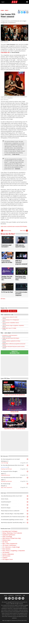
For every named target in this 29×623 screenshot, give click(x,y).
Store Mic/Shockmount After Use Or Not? (11, 477)
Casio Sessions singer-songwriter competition (13, 325)
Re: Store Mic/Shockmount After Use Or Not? (12, 465)
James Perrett (4, 467)
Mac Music (5, 542)
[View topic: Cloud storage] (27, 505)
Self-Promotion (6, 556)
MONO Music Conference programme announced (13, 343)
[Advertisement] (14, 366)
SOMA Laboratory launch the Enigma (10, 338)
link (7, 243)
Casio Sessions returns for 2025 (9, 317)
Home (2, 10)
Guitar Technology (4, 462)
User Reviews (5, 552)
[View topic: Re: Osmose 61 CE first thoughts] (27, 471)
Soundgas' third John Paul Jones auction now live (13, 346)
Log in (2, 2)
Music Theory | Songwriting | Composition (13, 550)
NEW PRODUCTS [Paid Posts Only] (11, 538)
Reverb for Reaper (6, 507)
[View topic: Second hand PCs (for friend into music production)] (27, 516)
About (5, 595)
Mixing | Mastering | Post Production (12, 533)
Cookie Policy (18, 595)
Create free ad (12, 311)
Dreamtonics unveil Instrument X (9, 335)
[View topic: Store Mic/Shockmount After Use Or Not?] (27, 477)
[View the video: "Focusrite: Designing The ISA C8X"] (14, 387)
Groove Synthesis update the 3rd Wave (11, 341)
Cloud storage (4, 504)
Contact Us (11, 595)
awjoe (2, 479)
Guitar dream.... (5, 499)
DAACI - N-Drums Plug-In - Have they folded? (12, 513)
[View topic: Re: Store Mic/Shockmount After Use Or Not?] (27, 465)
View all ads (4, 311)
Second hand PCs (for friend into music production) (14, 516)
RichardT (3, 485)
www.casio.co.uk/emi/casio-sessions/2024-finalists (14, 226)
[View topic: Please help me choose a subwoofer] (27, 510)
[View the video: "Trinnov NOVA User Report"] (14, 421)
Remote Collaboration (8, 554)
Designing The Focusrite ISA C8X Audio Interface (14, 394)
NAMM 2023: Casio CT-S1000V (9, 328)
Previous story (7, 230)
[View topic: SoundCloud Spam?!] (27, 502)
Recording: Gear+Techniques (6, 469)
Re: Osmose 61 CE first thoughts (9, 471)
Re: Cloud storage (5, 483)
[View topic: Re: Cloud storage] (27, 483)
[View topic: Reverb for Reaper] (27, 508)
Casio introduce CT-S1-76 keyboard (10, 320)
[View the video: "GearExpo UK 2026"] (14, 404)
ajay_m (2, 473)
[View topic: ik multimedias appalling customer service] (27, 519)
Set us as (24, 10)
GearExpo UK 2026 (14, 411)
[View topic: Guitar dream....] (27, 499)
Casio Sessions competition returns (10, 322)
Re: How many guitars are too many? (10, 459)
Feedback (4, 557)
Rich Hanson (4, 461)
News (6, 10)
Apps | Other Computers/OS (6, 487)
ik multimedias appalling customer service (12, 519)
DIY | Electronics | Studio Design (11, 547)
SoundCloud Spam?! (6, 502)
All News (3, 298)
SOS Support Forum (7, 559)
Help (24, 595)
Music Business (6, 549)
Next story (23, 230)
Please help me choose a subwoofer (10, 510)
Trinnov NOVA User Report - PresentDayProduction (14, 428)
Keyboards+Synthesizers (5, 475)
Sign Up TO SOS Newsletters (14, 352)
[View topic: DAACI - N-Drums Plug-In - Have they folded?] (27, 513)
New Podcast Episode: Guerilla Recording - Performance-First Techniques (14, 522)
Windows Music (6, 540)
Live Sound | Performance (9, 545)
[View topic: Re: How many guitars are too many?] (27, 459)
